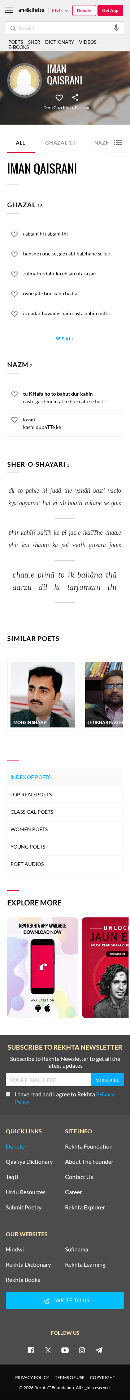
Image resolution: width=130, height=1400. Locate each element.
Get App (110, 10)
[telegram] (99, 1350)
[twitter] (48, 1350)
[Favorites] (59, 97)
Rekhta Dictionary (28, 1264)
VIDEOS (87, 42)
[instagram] (82, 1350)
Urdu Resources (26, 1192)
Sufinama (76, 1249)
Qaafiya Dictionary (29, 1161)
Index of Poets (30, 777)
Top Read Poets (31, 794)
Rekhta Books (23, 1280)
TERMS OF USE (69, 1377)
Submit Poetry (24, 1207)
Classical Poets (31, 812)
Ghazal (60, 142)
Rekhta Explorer (85, 1207)
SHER (34, 42)
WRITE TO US (72, 1300)
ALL (20, 142)
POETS (15, 42)
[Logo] (31, 11)
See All (65, 339)
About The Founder (89, 1161)
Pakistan (83, 107)
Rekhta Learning (85, 1264)
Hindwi (15, 1249)
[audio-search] (116, 27)
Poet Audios (27, 864)
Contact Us (79, 1177)
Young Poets (27, 846)
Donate (84, 10)
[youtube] (65, 1350)
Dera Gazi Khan (58, 107)
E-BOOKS (18, 47)
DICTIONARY (59, 42)
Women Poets (29, 829)
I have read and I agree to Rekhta (64, 1098)
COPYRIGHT (102, 1377)
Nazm (105, 142)
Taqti (12, 1177)
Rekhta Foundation (89, 1146)
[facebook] (31, 1350)
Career (73, 1192)
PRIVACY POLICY (32, 1377)
